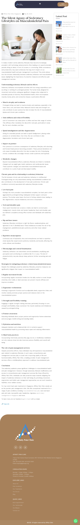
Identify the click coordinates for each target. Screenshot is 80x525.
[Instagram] (20, 447)
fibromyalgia (35, 254)
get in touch (27, 399)
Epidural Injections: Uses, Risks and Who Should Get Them (69, 60)
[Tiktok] (25, 447)
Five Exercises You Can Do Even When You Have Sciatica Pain (68, 71)
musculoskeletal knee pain (31, 391)
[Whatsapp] (76, 521)
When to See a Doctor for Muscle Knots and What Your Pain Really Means (69, 49)
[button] (40, 3)
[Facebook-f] (16, 447)
